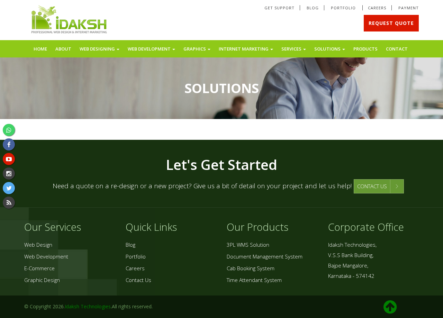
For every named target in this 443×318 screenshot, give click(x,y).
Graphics (195, 49)
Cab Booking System (250, 268)
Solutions (328, 49)
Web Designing (98, 49)
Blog (313, 7)
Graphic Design (42, 279)
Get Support (279, 7)
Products (365, 49)
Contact (397, 49)
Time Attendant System (254, 279)
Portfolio (344, 7)
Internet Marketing (244, 49)
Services (291, 49)
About (63, 49)
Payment (408, 7)
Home (40, 49)
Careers (377, 7)
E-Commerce (39, 268)
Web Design (38, 244)
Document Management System (264, 256)
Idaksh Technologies (88, 306)
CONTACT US (372, 186)
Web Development (150, 49)
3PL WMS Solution (248, 244)
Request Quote (391, 23)
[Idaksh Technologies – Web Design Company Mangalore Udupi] (69, 20)
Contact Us (138, 279)
